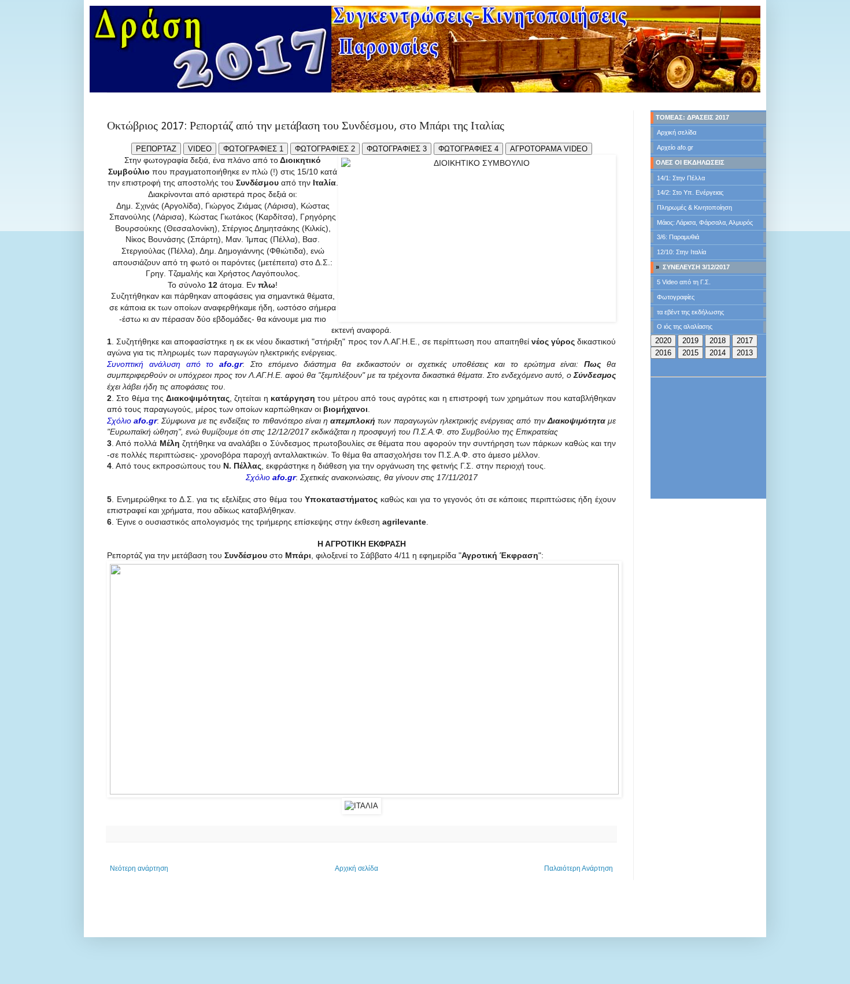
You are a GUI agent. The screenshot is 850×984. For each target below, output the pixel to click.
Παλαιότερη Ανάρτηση (578, 868)
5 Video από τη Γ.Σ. (684, 282)
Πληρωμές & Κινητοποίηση (694, 207)
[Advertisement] (708, 438)
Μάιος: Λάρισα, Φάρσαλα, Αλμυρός (705, 222)
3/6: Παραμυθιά (678, 236)
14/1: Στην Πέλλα (681, 177)
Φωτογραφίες (675, 297)
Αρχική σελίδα (356, 868)
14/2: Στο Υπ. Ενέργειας (690, 192)
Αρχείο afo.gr (675, 147)
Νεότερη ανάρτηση (139, 868)
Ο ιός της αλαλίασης (684, 326)
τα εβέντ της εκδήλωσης (690, 312)
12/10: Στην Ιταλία (681, 251)
